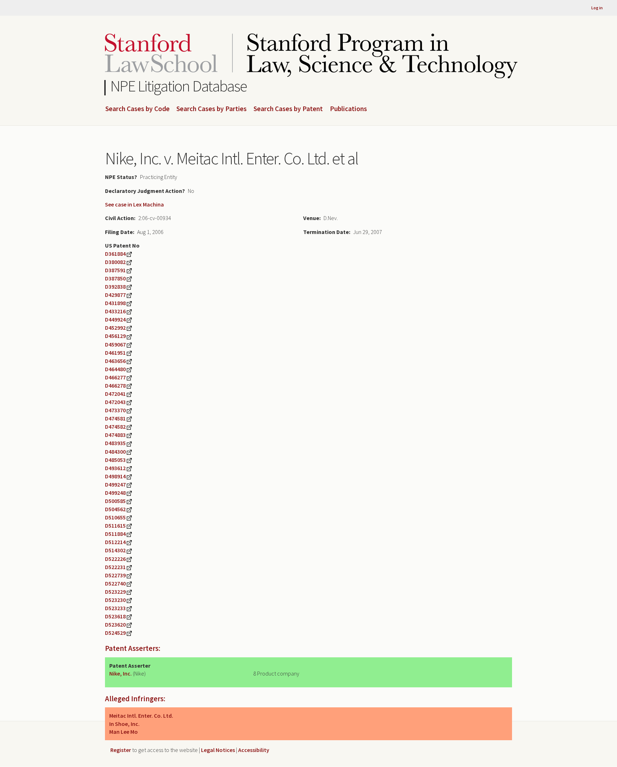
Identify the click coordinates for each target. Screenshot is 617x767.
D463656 (115, 360)
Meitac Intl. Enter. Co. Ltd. (141, 715)
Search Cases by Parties (211, 109)
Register (120, 749)
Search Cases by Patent (288, 109)
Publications (348, 109)
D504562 (115, 509)
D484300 (115, 451)
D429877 (115, 294)
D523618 (115, 616)
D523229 (115, 591)
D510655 (115, 517)
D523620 (115, 624)
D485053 (115, 459)
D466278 (115, 385)
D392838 (115, 286)
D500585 (115, 500)
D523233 (115, 608)
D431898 (115, 303)
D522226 (115, 558)
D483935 (115, 443)
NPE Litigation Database (178, 86)
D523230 (115, 599)
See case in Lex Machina (134, 204)
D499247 (115, 484)
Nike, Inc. (120, 673)
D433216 (115, 311)
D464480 (115, 369)
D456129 (115, 335)
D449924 (115, 319)
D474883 (115, 434)
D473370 (115, 410)
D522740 (115, 583)
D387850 (115, 278)
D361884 (115, 253)
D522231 (115, 567)
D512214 (115, 542)
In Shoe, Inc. (124, 723)
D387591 (115, 270)
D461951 (115, 352)
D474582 (115, 426)
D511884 (115, 533)
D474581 (115, 418)
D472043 (115, 401)
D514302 (115, 550)
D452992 (115, 327)
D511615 (115, 525)
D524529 (115, 632)
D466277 (115, 377)
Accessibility (253, 749)
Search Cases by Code (137, 109)
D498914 (115, 476)
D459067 (115, 344)
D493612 (115, 468)
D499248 (115, 492)
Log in (597, 7)
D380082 (115, 261)
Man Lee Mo (123, 731)
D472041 (115, 393)
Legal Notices (218, 749)
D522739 (115, 575)
